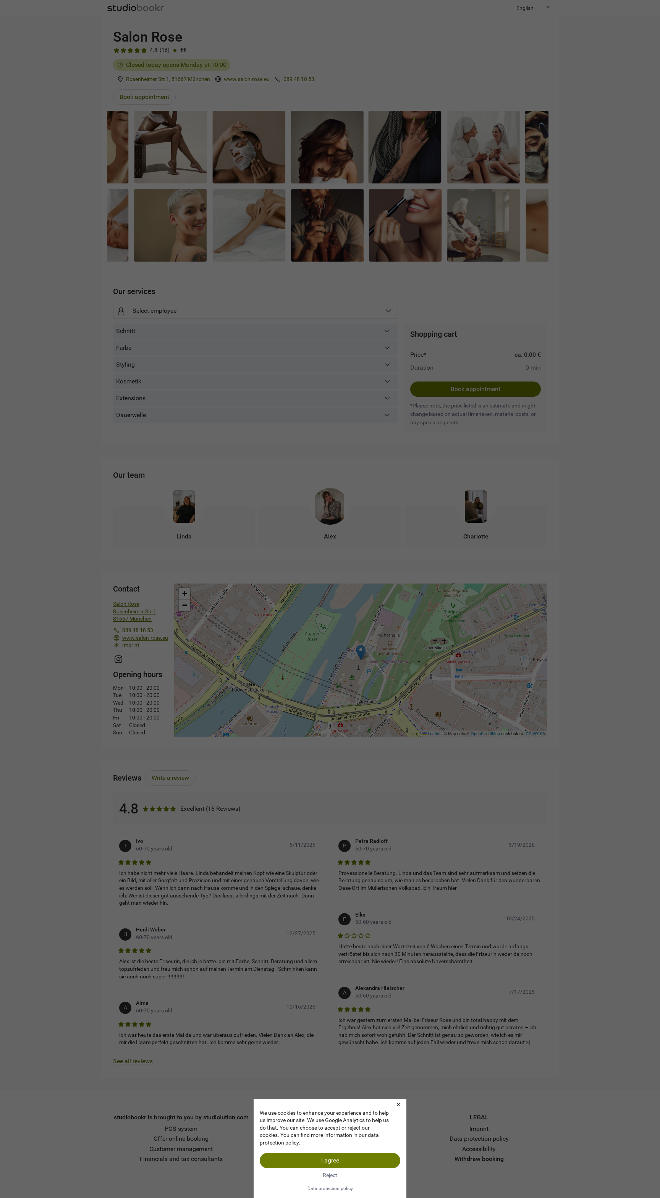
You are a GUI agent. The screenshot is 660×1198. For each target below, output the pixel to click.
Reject (330, 1175)
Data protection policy (330, 1188)
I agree (330, 1160)
